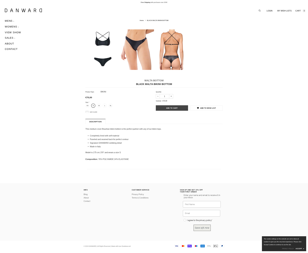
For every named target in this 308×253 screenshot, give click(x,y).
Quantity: (159, 92)
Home (142, 20)
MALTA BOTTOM (154, 80)
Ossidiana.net (126, 246)
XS (87, 106)
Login (270, 11)
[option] (102, 50)
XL (111, 106)
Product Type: (89, 92)
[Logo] (79, 10)
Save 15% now (202, 227)
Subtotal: (159, 101)
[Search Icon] (259, 11)
